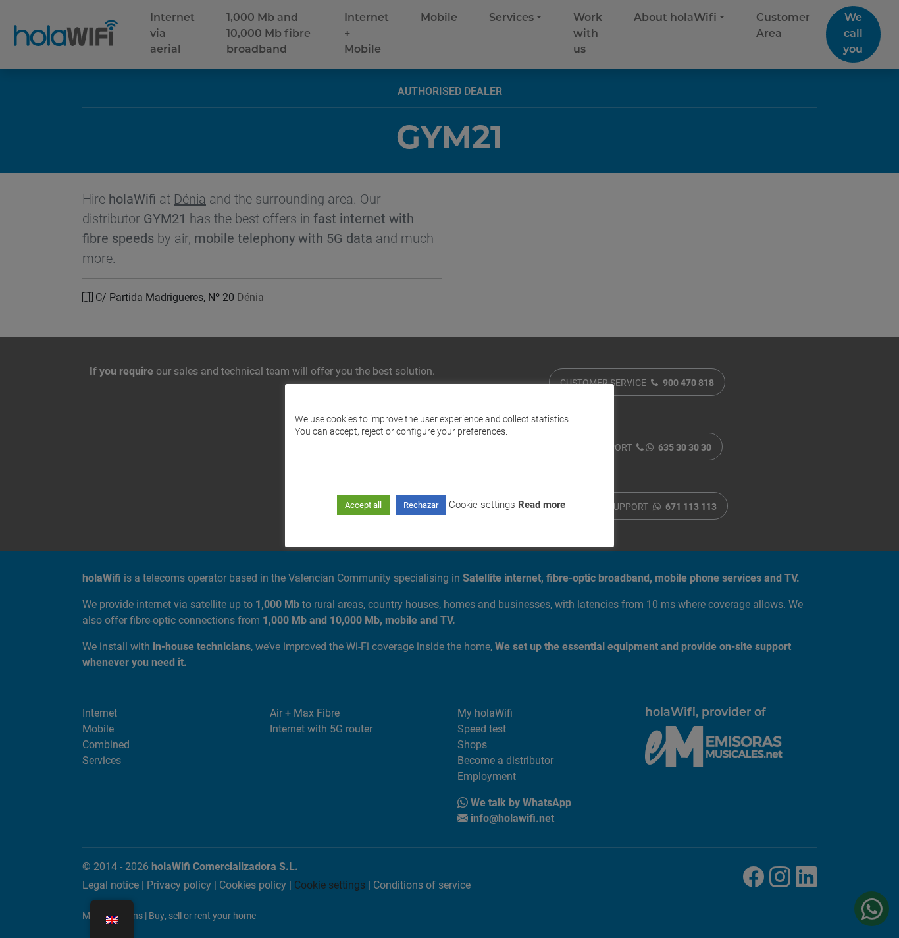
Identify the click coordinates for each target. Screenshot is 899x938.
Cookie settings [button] (482, 503)
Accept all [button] (363, 504)
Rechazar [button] (420, 504)
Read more (541, 503)
